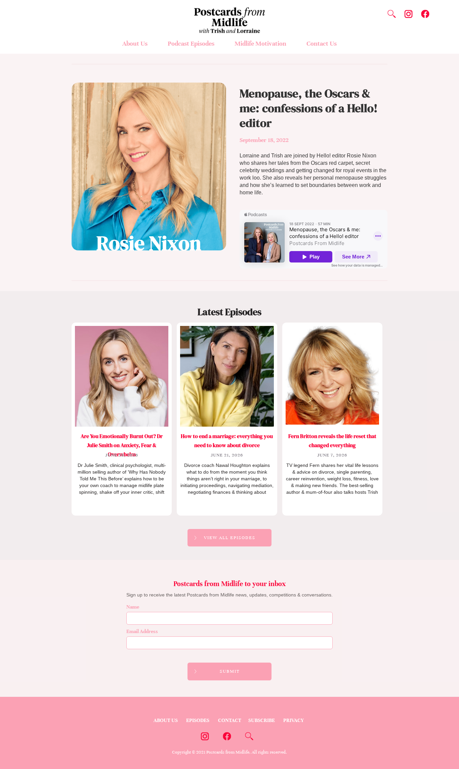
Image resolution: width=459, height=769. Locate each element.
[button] (135, 45)
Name (132, 607)
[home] (230, 17)
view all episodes (229, 537)
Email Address (142, 631)
